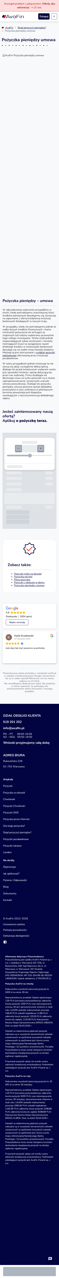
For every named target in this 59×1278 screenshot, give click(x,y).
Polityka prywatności (15, 930)
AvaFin (9, 27)
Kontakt (7, 900)
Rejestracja (9, 867)
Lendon (7, 852)
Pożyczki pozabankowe (16, 839)
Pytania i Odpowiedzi (15, 880)
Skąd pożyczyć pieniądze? (32, 27)
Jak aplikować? (11, 873)
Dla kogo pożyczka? (14, 826)
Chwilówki (9, 799)
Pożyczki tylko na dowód (27, 574)
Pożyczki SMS (11, 812)
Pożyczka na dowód (14, 792)
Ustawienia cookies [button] (14, 924)
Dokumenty (9, 893)
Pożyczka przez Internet (16, 819)
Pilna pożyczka (22, 579)
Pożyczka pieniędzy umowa (29, 585)
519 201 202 (12, 722)
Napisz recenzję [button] (17, 622)
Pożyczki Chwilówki (14, 806)
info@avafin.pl (13, 728)
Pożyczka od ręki (23, 576)
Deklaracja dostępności (16, 935)
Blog (5, 886)
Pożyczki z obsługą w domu (29, 582)
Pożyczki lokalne (12, 845)
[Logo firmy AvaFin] (13, 16)
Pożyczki (8, 786)
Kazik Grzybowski (24, 635)
